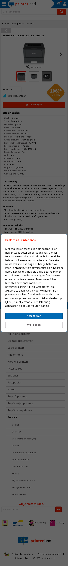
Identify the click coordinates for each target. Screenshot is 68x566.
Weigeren (34, 325)
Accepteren (34, 316)
